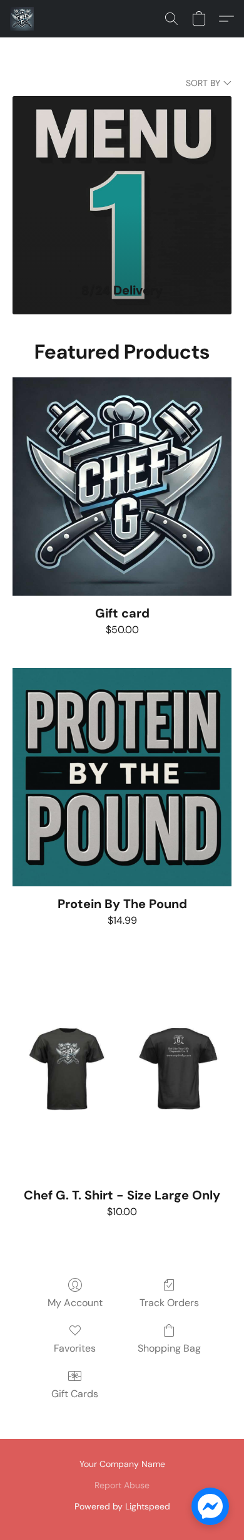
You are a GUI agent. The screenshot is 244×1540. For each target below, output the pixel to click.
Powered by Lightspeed (122, 1506)
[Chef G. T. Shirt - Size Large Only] (122, 1068)
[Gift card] (122, 486)
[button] (22, 18)
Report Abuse (122, 1485)
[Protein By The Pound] (122, 777)
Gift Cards (74, 1393)
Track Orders (169, 1302)
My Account (75, 1302)
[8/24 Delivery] (122, 182)
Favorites (75, 1348)
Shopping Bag (169, 1348)
